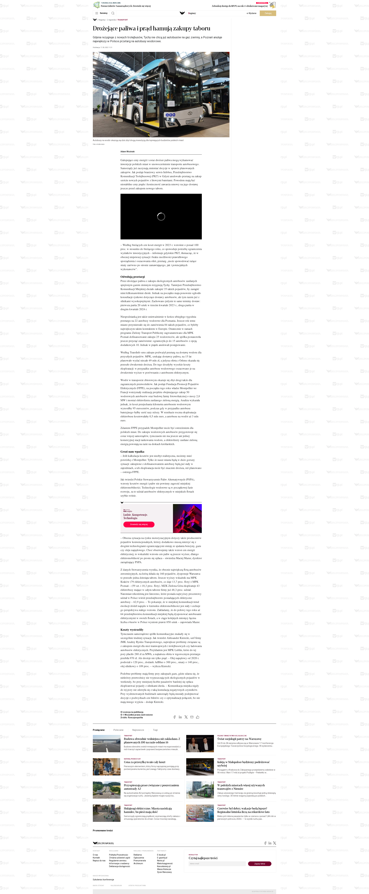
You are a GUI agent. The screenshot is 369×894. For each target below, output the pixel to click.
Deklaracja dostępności (119, 866)
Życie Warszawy (164, 872)
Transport (122, 20)
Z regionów (111, 20)
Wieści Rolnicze (164, 869)
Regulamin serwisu (117, 860)
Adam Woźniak (128, 151)
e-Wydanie (251, 13)
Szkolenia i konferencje (103, 879)
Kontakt (96, 858)
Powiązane (99, 730)
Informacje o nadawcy (119, 863)
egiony (192, 13)
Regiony (102, 20)
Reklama (138, 855)
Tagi (155, 730)
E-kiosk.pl (161, 855)
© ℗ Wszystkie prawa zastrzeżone (137, 715)
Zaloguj (268, 13)
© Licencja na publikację (132, 712)
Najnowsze (138, 730)
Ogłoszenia (139, 858)
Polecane (118, 730)
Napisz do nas (99, 860)
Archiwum (138, 863)
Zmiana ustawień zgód (119, 858)
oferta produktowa (137, 886)
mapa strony (98, 886)
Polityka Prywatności (118, 855)
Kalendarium (116, 886)
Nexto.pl (160, 860)
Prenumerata (140, 860)
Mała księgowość (165, 863)
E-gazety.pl (162, 858)
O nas (95, 855)
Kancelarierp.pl (164, 866)
